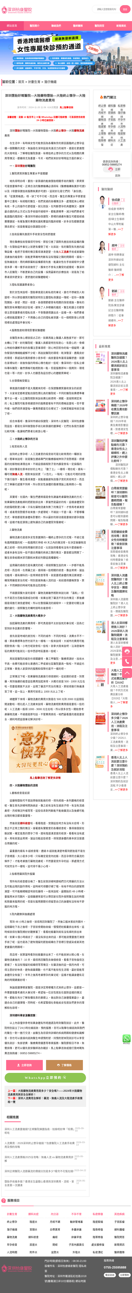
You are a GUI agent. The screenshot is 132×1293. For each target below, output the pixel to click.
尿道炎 (33, 1244)
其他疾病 (119, 1214)
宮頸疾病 (112, 113)
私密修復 (122, 106)
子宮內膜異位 (76, 1244)
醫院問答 (99, 25)
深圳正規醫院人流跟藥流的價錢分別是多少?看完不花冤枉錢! (39, 1171)
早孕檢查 (112, 127)
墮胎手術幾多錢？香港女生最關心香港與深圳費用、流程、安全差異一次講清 (39, 1183)
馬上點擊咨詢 (66, 107)
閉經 (55, 1244)
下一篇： (13, 1098)
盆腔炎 (55, 1252)
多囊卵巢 (76, 1229)
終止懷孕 (102, 106)
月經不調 (102, 113)
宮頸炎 (33, 1229)
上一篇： (13, 1090)
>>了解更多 (121, 433)
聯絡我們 (56, 25)
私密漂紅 (98, 1252)
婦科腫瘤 (112, 106)
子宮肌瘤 (112, 120)
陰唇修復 (102, 141)
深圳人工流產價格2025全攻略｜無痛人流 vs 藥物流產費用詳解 (39, 1159)
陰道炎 (33, 1221)
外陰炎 (76, 1252)
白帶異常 (55, 1229)
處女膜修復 (97, 1244)
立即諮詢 (117, 170)
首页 (21, 82)
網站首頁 (12, 25)
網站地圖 (80, 1281)
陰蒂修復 (98, 1237)
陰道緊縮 (102, 127)
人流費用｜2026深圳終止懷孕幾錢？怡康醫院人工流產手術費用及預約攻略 (40, 1145)
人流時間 (122, 127)
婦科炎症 (112, 141)
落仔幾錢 (50, 82)
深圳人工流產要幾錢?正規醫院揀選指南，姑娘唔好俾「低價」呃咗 (39, 1131)
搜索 (125, 9)
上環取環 (102, 134)
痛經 (55, 1237)
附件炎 (33, 1252)
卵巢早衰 (76, 1237)
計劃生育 (34, 82)
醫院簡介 (34, 25)
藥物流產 (102, 120)
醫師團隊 (78, 25)
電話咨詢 (109, 1275)
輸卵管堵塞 (76, 1221)
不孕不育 (122, 120)
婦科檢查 (112, 134)
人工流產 (122, 141)
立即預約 (124, 1275)
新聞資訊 (121, 25)
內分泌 (55, 1214)
